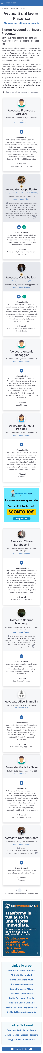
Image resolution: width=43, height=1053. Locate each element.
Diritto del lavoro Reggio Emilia (21, 1007)
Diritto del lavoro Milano (21, 989)
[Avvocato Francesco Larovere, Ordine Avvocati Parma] (22, 103)
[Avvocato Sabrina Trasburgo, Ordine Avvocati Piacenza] (22, 613)
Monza (16, 1035)
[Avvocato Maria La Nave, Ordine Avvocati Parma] (22, 760)
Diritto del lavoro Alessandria (21, 1012)
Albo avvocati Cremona (21, 287)
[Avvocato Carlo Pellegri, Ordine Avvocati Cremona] (22, 267)
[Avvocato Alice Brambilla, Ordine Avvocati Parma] (22, 694)
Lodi (19, 1030)
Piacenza (14, 8)
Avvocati (5, 8)
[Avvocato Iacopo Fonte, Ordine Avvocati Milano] (22, 179)
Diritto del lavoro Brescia (21, 998)
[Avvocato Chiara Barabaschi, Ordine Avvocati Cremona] (22, 534)
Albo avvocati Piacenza (21, 361)
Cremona (11, 1030)
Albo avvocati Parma (21, 122)
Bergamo (34, 1035)
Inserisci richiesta (21, 1049)
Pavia (25, 1030)
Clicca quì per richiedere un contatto (21, 23)
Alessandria (29, 1039)
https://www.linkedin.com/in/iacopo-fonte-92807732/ (21, 193)
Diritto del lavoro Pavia (21, 980)
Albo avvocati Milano (22, 199)
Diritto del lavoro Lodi (21, 975)
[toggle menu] (2, 3)
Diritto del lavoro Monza (22, 993)
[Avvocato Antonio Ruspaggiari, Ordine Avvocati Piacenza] (22, 344)
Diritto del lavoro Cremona (21, 970)
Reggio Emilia (14, 1039)
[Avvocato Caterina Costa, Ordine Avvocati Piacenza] (22, 831)
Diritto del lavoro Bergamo (21, 1003)
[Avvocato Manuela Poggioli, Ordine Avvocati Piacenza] (22, 418)
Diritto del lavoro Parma (21, 984)
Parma (33, 1030)
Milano (8, 1035)
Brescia (24, 1035)
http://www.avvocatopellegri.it (21, 281)
